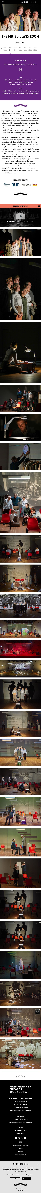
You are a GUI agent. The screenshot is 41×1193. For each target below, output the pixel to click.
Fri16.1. (20, 49)
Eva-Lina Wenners (32, 93)
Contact (20, 1148)
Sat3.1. (10, 49)
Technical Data (20, 1154)
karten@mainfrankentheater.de (20, 1122)
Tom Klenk (35, 91)
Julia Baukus (7, 93)
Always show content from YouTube (21, 221)
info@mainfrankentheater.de (20, 1110)
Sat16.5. (30, 49)
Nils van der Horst (23, 91)
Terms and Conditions (20, 1145)
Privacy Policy (20, 1189)
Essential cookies (14, 1174)
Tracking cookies (29, 1174)
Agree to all (26, 1179)
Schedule (24, 2)
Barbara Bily (15, 84)
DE (30, 2)
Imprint (20, 1190)
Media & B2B (21, 1133)
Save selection (15, 1179)
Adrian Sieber (25, 84)
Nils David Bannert (9, 91)
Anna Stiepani (30, 80)
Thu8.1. (15, 49)
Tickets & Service (20, 1130)
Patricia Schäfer (18, 93)
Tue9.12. (5, 49)
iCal (21, 69)
